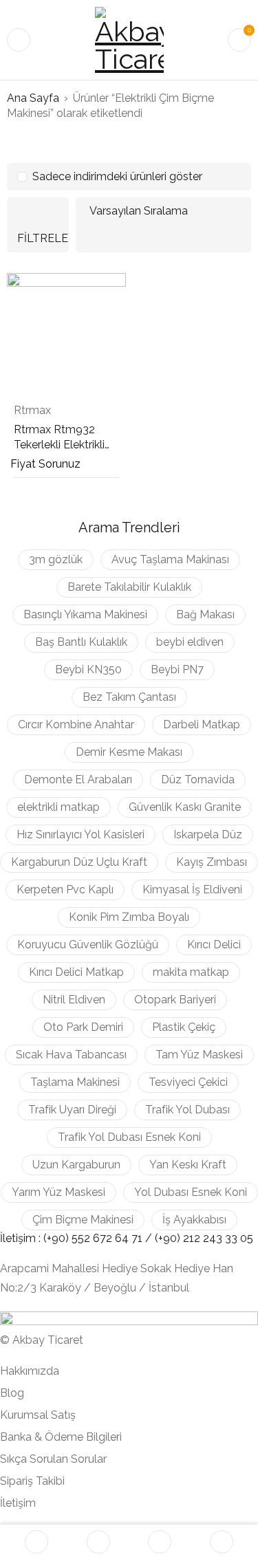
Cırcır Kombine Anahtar (76, 724)
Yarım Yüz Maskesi (58, 1192)
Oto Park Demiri (83, 1027)
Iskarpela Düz (207, 834)
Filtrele (42, 238)
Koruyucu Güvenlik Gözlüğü (87, 944)
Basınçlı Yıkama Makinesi (85, 614)
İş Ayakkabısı (194, 1219)
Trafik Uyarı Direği (72, 1109)
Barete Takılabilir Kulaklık (129, 586)
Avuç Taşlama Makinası (170, 559)
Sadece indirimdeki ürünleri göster (117, 176)
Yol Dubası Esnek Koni (190, 1192)
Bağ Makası (205, 614)
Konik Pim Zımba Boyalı (129, 917)
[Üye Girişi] (221, 1541)
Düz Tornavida (198, 779)
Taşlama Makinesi (75, 1082)
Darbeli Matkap (201, 724)
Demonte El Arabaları (78, 779)
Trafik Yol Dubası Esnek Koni (129, 1137)
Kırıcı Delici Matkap (76, 972)
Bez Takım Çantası (129, 697)
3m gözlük (56, 559)
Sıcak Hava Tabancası (71, 1054)
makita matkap (191, 972)
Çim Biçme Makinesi (82, 1219)
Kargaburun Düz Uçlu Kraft (79, 862)
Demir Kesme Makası (129, 752)
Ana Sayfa (33, 98)
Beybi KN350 (88, 669)
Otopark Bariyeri (175, 999)
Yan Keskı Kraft (187, 1164)
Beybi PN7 (177, 669)
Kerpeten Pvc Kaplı (65, 889)
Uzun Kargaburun (76, 1164)
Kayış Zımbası (211, 862)
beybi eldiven (190, 641)
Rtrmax (32, 410)
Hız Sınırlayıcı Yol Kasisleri (80, 834)
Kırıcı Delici (214, 944)
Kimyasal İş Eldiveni (192, 889)
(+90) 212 (179, 1238)
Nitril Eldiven (74, 999)
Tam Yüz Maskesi (199, 1054)
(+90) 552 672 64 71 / (99, 1238)
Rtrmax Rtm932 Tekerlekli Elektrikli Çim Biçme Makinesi (64, 444)
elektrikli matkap (58, 807)
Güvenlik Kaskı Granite (185, 807)
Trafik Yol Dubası (187, 1109)
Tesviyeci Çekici (188, 1082)
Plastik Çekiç (183, 1027)
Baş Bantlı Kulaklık (81, 641)
